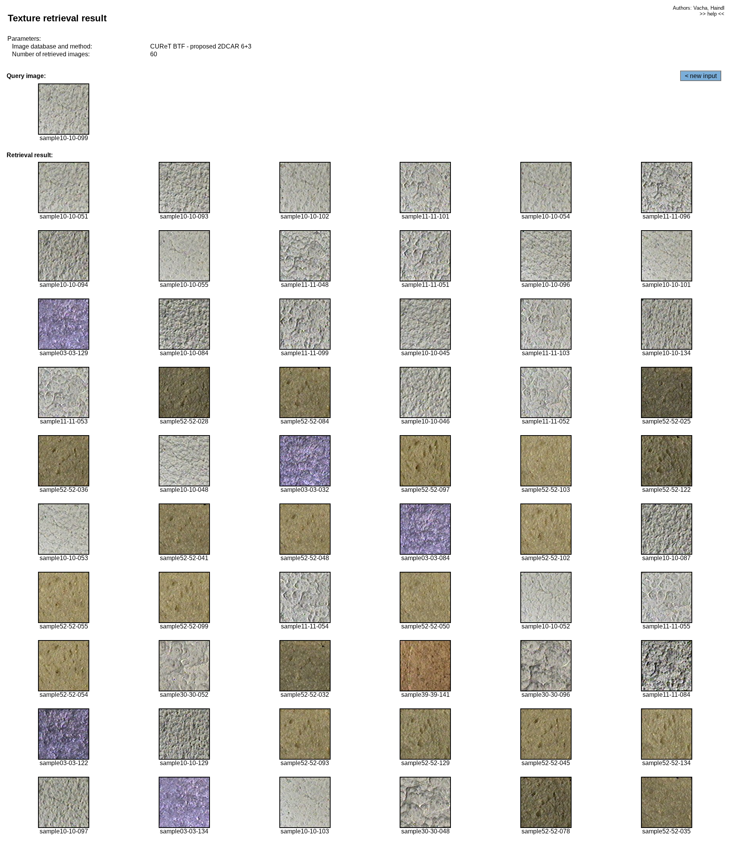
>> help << (712, 14)
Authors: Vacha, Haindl (698, 8)
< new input (701, 76)
